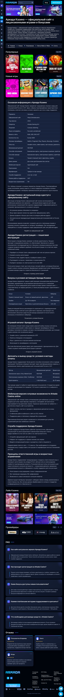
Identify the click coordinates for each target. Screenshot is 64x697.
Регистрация (56, 2)
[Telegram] (8, 678)
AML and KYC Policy (46, 679)
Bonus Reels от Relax (43, 46)
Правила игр (35, 687)
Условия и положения (35, 677)
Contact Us (44, 683)
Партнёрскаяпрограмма (13, 685)
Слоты (56, 46)
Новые (20, 46)
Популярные (30, 46)
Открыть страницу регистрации (34, 273)
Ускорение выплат (35, 672)
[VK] (11, 678)
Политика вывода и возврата (34, 682)
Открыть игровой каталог (34, 352)
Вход (46, 2)
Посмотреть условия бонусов (34, 318)
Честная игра (57, 683)
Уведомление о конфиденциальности (47, 676)
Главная (12, 46)
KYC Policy (44, 672)
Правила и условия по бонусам (57, 679)
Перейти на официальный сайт (33, 231)
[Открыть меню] (2, 2)
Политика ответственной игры (58, 673)
